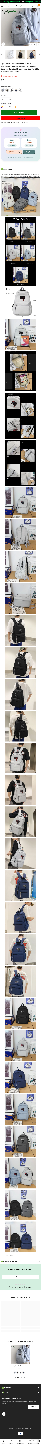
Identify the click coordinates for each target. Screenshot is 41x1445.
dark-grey (20, 1372)
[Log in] (33, 6)
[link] (10, 1328)
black (17, 1372)
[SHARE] (38, 112)
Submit (34, 1407)
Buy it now (20, 118)
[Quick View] (28, 1347)
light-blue (15, 1372)
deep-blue (23, 1372)
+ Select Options (20, 1377)
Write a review (20, 1277)
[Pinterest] (4, 1414)
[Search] (7, 6)
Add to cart (19, 112)
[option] (20, 27)
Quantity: (4, 96)
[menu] (2, 6)
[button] (34, 44)
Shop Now (29, 152)
